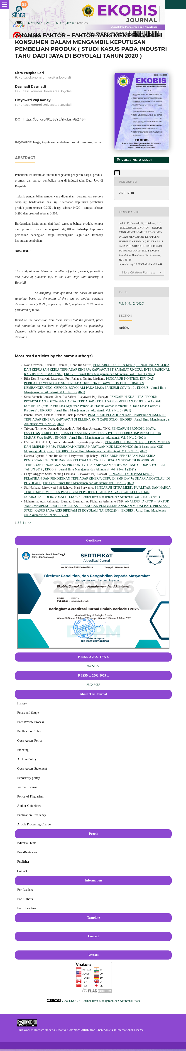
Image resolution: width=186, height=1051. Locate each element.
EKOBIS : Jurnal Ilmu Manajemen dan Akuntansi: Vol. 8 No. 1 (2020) (101, 451)
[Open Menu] (4, 4)
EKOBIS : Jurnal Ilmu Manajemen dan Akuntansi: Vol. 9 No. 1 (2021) (109, 374)
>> (29, 522)
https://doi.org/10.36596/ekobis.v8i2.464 (54, 119)
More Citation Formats (138, 272)
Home (20, 23)
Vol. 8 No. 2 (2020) (60, 23)
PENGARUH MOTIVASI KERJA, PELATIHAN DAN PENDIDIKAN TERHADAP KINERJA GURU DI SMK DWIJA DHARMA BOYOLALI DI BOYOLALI (97, 478)
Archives (35, 23)
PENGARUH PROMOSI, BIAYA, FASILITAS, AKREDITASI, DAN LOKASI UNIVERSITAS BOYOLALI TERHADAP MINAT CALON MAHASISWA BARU (92, 433)
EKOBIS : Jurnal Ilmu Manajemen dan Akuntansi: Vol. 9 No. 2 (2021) (85, 410)
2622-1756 (93, 666)
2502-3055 (93, 685)
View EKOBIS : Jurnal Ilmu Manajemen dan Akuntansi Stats (100, 1001)
